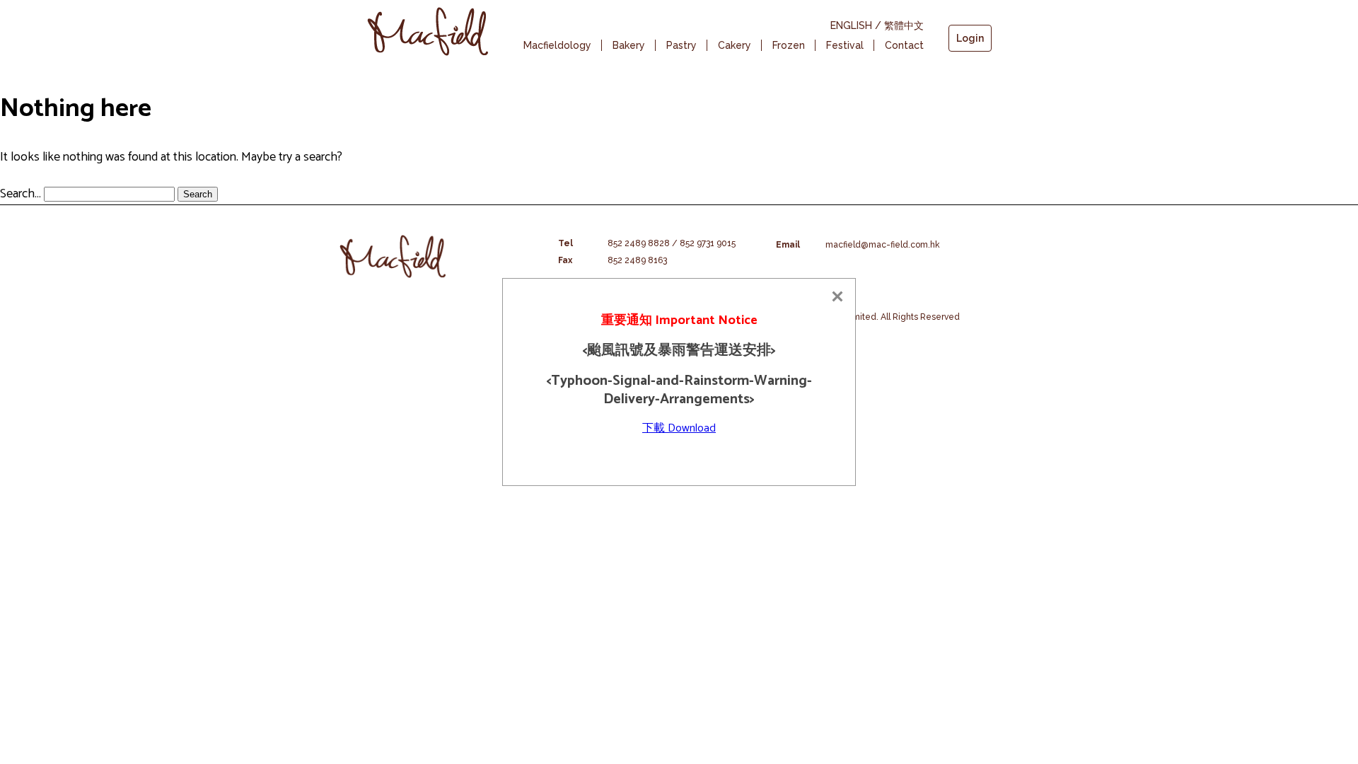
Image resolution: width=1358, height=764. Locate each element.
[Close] (837, 296)
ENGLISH (851, 25)
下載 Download (679, 428)
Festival (845, 45)
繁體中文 (904, 25)
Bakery (629, 45)
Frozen (788, 45)
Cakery (734, 45)
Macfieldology (557, 45)
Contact (904, 45)
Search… (20, 193)
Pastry (681, 45)
